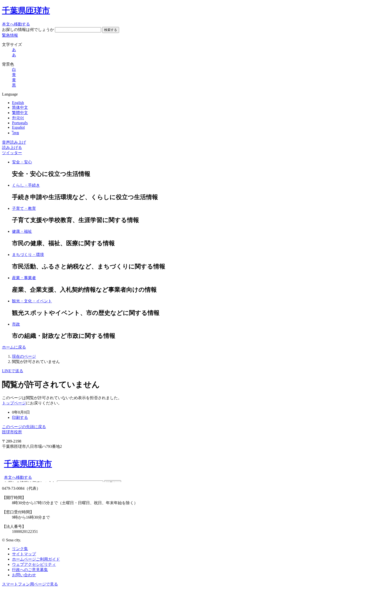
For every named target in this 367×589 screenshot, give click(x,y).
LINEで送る (12, 371)
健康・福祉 (22, 231)
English (18, 103)
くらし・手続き (26, 185)
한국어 (18, 118)
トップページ (14, 403)
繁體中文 (20, 113)
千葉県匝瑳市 (26, 10)
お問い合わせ (24, 575)
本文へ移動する (16, 24)
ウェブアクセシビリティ (34, 564)
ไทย (15, 133)
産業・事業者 (24, 278)
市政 (16, 324)
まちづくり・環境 (28, 254)
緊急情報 (10, 35)
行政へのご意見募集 (30, 570)
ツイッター (12, 153)
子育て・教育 (24, 208)
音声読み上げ (14, 142)
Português (20, 123)
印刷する (20, 417)
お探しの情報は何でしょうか (28, 29)
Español (18, 127)
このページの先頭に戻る (24, 427)
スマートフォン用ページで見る (30, 584)
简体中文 (20, 107)
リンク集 (20, 549)
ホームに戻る (14, 347)
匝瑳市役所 (12, 432)
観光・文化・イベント (32, 301)
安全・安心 (22, 162)
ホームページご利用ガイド (36, 559)
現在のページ (24, 356)
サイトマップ (24, 554)
